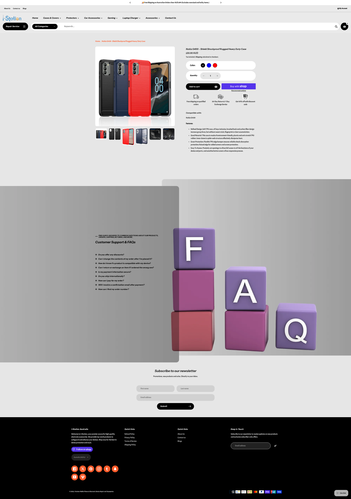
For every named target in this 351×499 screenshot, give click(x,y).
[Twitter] (139, 274)
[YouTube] (159, 274)
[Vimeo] (163, 274)
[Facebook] (143, 274)
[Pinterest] (147, 274)
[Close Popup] (220, 221)
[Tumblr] (155, 274)
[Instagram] (151, 274)
